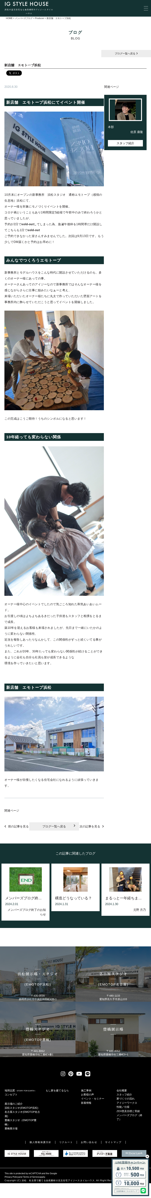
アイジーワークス (127, 1102)
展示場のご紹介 (14, 1103)
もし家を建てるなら (57, 1090)
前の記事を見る (18, 826)
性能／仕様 (123, 1106)
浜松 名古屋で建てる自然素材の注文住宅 (45, 1180)
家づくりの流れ (126, 1098)
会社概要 (122, 1090)
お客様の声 (87, 1094)
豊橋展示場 (11, 1128)
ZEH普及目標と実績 (128, 1111)
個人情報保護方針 (40, 1142)
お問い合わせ (89, 1142)
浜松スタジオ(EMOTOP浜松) (21, 1107)
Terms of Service (31, 1177)
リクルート (66, 1142)
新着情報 (86, 1102)
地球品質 (20, 1090)
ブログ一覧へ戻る (125, 53)
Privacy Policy (12, 1177)
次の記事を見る (90, 826)
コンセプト (11, 1094)
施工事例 (86, 1090)
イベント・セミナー (92, 1098)
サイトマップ (113, 1142)
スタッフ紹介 (125, 143)
